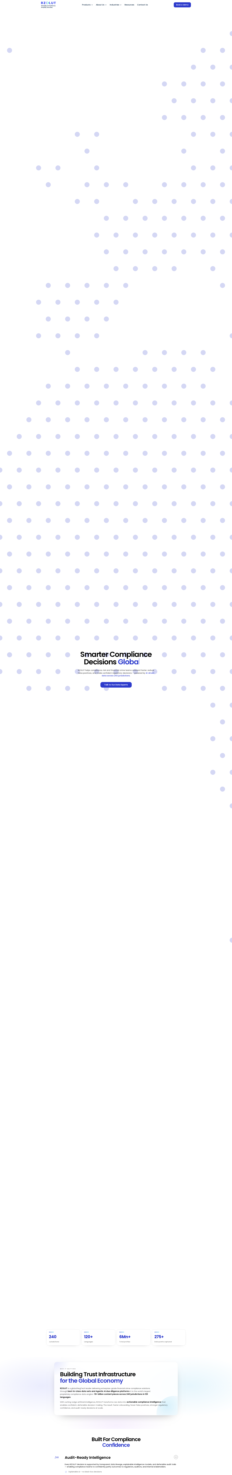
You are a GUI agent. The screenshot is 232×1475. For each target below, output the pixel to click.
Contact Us (142, 5)
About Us (100, 5)
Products (86, 5)
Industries (114, 5)
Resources (129, 5)
